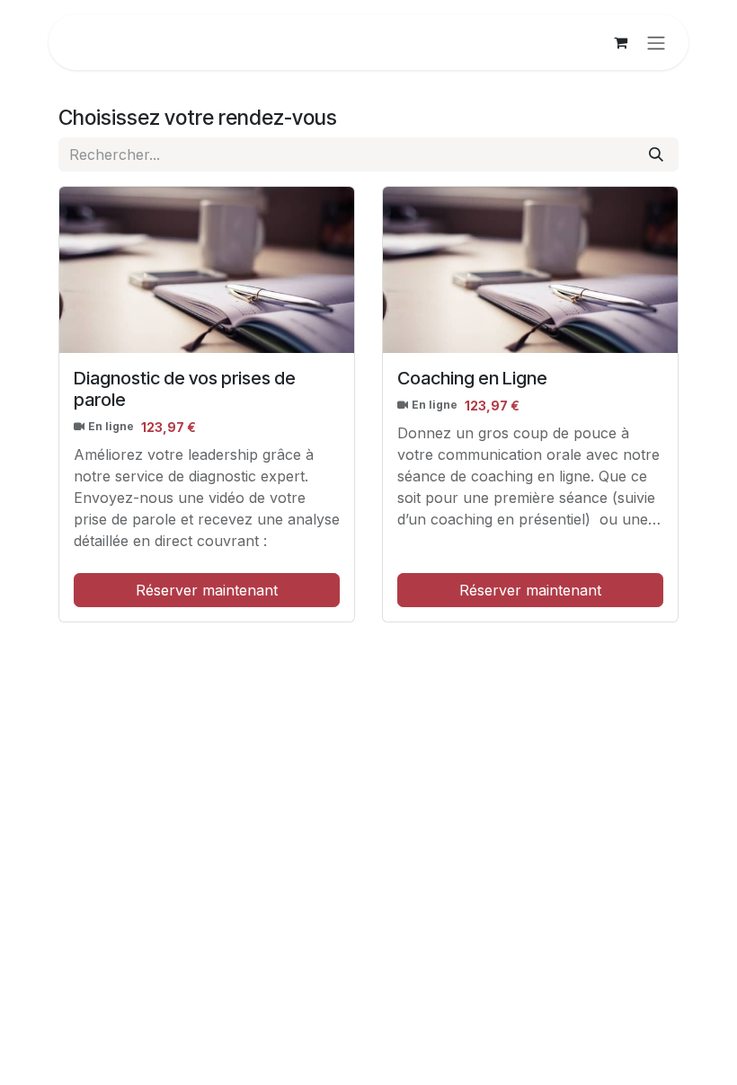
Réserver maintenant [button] (207, 590)
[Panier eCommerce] (620, 42)
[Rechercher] (656, 154)
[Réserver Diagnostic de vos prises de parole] (206, 270)
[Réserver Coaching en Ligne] (530, 270)
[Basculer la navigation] (656, 42)
